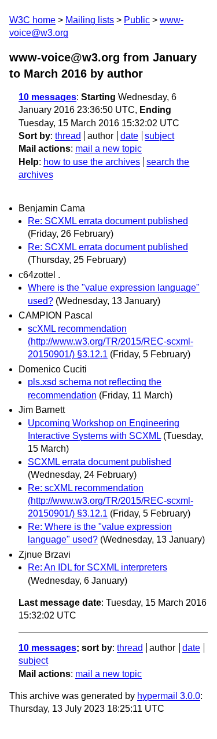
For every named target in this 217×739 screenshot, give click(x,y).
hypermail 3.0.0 (168, 696)
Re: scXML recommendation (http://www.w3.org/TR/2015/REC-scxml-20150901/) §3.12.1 (110, 501)
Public (137, 20)
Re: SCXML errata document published (108, 221)
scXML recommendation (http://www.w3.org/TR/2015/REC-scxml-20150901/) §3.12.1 (110, 342)
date (129, 136)
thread (68, 136)
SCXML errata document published (99, 462)
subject (159, 136)
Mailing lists (89, 20)
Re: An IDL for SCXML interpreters (97, 567)
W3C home (32, 20)
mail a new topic (108, 148)
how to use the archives (91, 162)
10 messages (47, 97)
